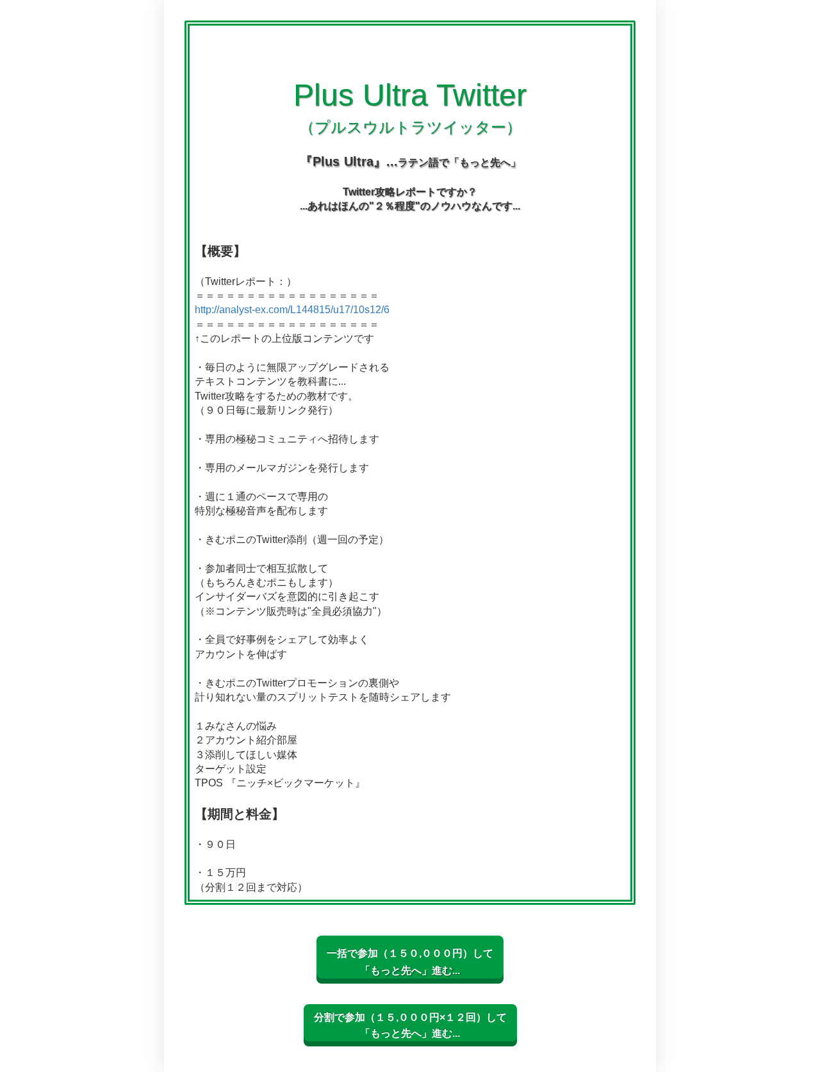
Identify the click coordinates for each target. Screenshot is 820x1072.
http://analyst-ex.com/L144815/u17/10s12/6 (292, 309)
